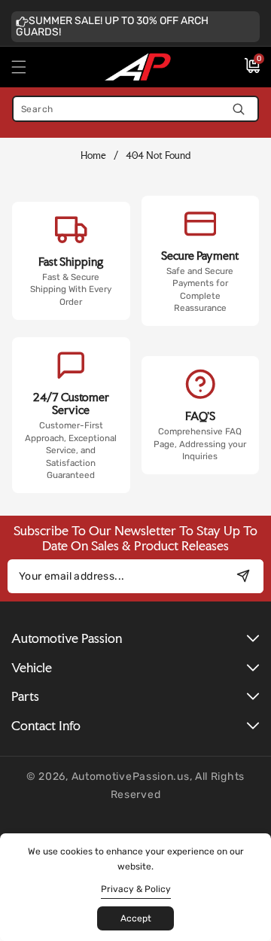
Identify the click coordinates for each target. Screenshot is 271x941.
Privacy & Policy (136, 889)
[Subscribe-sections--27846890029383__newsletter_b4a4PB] (242, 576)
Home (93, 155)
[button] (27, 67)
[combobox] (135, 109)
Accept (135, 918)
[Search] (238, 109)
